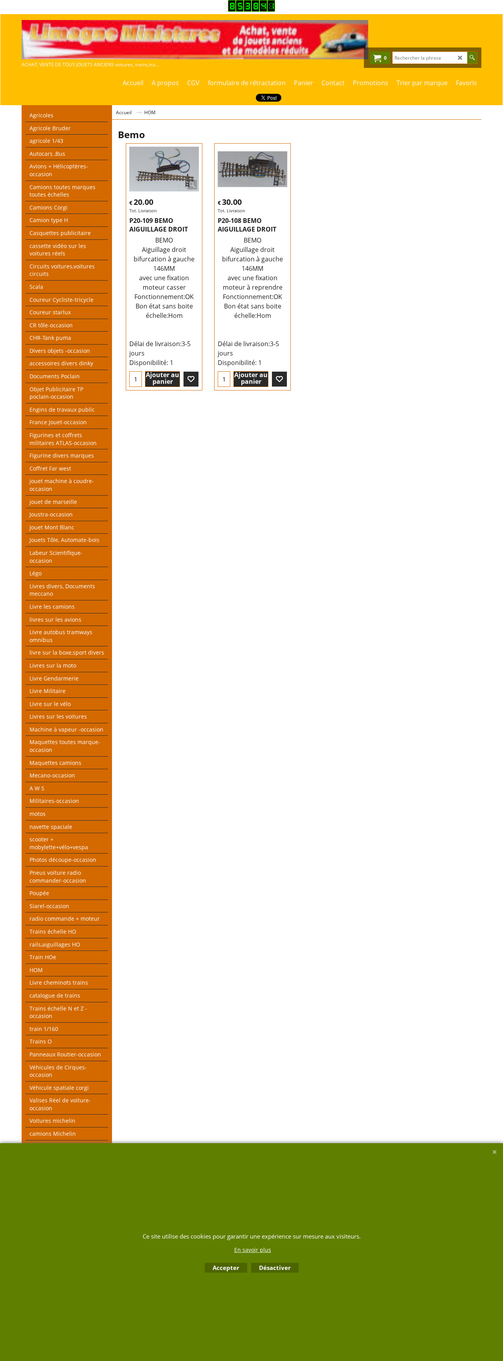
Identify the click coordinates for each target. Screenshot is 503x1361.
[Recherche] (472, 58)
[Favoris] (191, 379)
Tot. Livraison (143, 210)
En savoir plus (252, 1249)
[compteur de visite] (251, 9)
